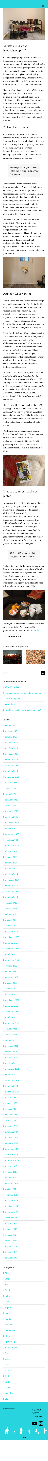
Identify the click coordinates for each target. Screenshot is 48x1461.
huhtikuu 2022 (11, 994)
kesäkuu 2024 (11, 862)
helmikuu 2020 (11, 1143)
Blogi (7, 1278)
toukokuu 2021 (11, 1057)
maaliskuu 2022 (12, 1000)
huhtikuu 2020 (11, 1132)
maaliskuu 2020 (12, 1137)
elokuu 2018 (10, 1235)
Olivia (7, 1336)
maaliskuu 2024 (12, 880)
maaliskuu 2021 (12, 1069)
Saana (7, 1353)
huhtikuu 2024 (11, 874)
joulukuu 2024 (11, 840)
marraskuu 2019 (12, 1160)
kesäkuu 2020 (11, 1120)
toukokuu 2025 (11, 811)
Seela (7, 1359)
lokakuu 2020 (11, 1097)
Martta (8, 1319)
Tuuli (7, 1376)
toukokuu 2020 (11, 1126)
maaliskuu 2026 (12, 754)
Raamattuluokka (12, 1347)
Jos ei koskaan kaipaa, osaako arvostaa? (23, 710)
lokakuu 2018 (11, 1223)
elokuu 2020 (10, 1109)
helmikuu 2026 (11, 759)
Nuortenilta (10, 1330)
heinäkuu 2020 (11, 1114)
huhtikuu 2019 (11, 1200)
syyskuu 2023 (11, 908)
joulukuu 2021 (11, 1017)
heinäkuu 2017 (11, 1257)
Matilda (8, 1324)
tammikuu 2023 (12, 948)
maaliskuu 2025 (12, 822)
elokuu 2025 (10, 794)
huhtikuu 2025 (11, 817)
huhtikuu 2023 (11, 931)
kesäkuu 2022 (11, 983)
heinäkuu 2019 (11, 1183)
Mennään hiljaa (12, 687)
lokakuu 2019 (11, 1166)
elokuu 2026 (10, 725)
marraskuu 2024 (12, 845)
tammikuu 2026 (12, 765)
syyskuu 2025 (11, 788)
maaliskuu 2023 (12, 937)
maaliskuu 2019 (12, 1206)
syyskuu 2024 (11, 857)
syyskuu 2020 (11, 1103)
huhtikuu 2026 (11, 748)
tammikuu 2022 (12, 1011)
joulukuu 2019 (11, 1154)
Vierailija (9, 1393)
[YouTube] (34, 1423)
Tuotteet (8, 1370)
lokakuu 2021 (11, 1028)
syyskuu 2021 (11, 1034)
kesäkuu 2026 (11, 736)
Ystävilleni (10, 704)
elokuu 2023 (10, 914)
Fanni (7, 1290)
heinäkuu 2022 (11, 977)
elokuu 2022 (10, 971)
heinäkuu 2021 (11, 1046)
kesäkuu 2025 (11, 805)
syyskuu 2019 (11, 1172)
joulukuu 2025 (11, 771)
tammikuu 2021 (12, 1080)
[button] (5, 657)
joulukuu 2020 (11, 1086)
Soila (7, 1364)
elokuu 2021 (10, 1040)
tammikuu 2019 (12, 1217)
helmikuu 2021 (11, 1074)
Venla (7, 1382)
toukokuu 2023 (11, 925)
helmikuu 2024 (11, 885)
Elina (7, 1284)
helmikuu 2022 (11, 1006)
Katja (7, 1313)
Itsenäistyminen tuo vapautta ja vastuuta (23, 693)
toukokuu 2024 (11, 868)
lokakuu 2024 (11, 851)
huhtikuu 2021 (11, 1063)
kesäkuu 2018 (11, 1240)
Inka (7, 1301)
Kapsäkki (9, 1307)
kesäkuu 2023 (11, 920)
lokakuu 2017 (11, 1252)
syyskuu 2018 (11, 1229)
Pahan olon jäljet (12, 698)
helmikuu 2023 (11, 943)
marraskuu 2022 (12, 960)
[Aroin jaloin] (35, 651)
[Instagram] (41, 1423)
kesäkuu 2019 (11, 1189)
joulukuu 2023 (11, 897)
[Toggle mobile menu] (43, 5)
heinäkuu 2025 (11, 799)
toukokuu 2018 (11, 1246)
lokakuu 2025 (11, 782)
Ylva (7, 1399)
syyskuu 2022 (11, 965)
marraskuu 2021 (12, 1023)
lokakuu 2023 (11, 903)
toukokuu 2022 (11, 988)
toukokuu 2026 (11, 742)
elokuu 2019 (10, 1177)
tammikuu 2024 (12, 891)
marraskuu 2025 (12, 777)
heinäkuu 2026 (11, 731)
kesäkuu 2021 (11, 1051)
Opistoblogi (10, 1341)
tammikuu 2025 (12, 834)
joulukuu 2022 (11, 954)
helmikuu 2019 (11, 1212)
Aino (7, 1273)
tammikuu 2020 (12, 1149)
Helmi (7, 1296)
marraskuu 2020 (12, 1091)
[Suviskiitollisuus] (12, 651)
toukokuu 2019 (11, 1194)
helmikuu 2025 (11, 828)
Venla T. (8, 1387)
